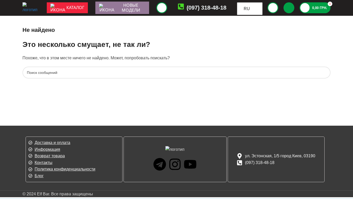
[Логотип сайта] (30, 7)
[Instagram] (174, 164)
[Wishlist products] (289, 8)
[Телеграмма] (159, 164)
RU (247, 8)
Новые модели (131, 7)
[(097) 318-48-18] (181, 7)
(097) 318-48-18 (206, 7)
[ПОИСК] (325, 73)
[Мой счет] (273, 8)
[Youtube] (190, 164)
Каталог (75, 7)
